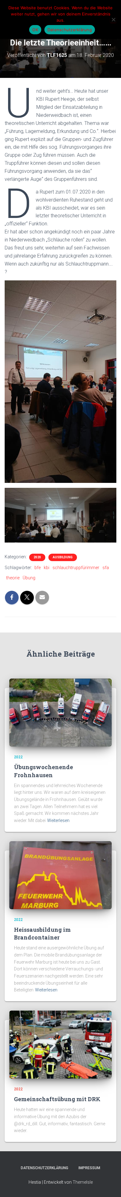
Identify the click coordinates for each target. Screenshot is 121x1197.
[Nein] (113, 19)
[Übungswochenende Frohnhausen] (60, 712)
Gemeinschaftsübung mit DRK (57, 1099)
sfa (105, 567)
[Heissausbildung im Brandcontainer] (60, 874)
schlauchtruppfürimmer (75, 567)
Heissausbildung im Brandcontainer (42, 933)
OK (35, 29)
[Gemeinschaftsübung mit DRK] (60, 1044)
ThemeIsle (83, 1182)
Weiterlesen (58, 820)
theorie (13, 577)
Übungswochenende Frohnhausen (43, 770)
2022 (18, 757)
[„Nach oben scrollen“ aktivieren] (109, 1184)
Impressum (89, 1168)
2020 (37, 557)
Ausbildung (63, 557)
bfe (37, 567)
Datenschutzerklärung (44, 1168)
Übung (29, 577)
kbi (46, 567)
